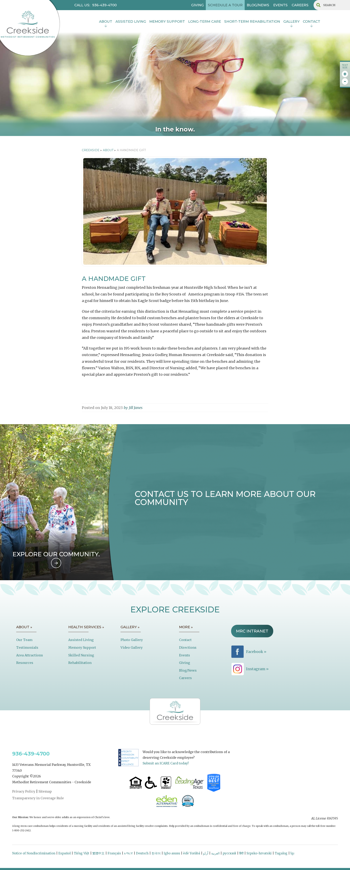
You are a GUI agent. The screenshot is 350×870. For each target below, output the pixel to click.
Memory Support (82, 647)
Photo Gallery (132, 640)
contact (311, 21)
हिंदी (241, 853)
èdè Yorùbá (191, 853)
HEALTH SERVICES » (86, 627)
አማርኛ (128, 853)
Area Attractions (29, 655)
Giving (184, 663)
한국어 (156, 853)
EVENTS (280, 5)
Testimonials (27, 647)
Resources (24, 663)
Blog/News (188, 670)
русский (229, 853)
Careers (185, 678)
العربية (215, 853)
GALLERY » (130, 627)
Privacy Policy (23, 791)
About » (24, 627)
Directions (187, 647)
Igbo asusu (172, 853)
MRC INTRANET (252, 631)
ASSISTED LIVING (130, 21)
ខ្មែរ (292, 853)
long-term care (204, 21)
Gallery (291, 21)
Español (64, 853)
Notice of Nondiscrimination (33, 853)
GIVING (197, 5)
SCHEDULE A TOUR (225, 5)
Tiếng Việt (81, 853)
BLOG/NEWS (258, 5)
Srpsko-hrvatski (259, 853)
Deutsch (142, 853)
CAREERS (300, 5)
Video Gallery (132, 647)
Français (114, 853)
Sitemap (45, 791)
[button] (105, 22)
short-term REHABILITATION (252, 21)
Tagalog (281, 853)
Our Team (24, 640)
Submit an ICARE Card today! (166, 763)
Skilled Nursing (81, 655)
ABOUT (108, 150)
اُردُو (205, 853)
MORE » (186, 627)
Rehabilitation (80, 663)
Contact (185, 640)
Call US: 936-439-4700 (95, 5)
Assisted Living (81, 640)
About (105, 21)
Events (184, 655)
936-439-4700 (31, 753)
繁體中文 (98, 853)
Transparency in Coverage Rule (38, 798)
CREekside (90, 150)
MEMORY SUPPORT (167, 21)
